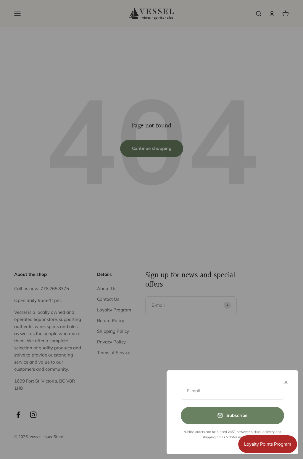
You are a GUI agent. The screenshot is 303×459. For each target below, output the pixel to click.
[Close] (286, 382)
